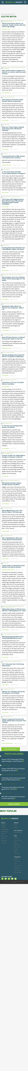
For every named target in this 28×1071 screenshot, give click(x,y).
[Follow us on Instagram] (9, 879)
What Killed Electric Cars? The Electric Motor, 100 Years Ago (12, 511)
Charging (3, 825)
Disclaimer (16, 868)
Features (3, 843)
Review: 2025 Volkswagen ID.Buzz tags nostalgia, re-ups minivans (13, 760)
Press (15, 863)
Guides (16, 851)
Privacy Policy (17, 872)
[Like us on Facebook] (2, 879)
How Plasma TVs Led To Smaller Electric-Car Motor (13, 383)
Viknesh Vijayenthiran (7, 743)
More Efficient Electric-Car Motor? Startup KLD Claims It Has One (13, 338)
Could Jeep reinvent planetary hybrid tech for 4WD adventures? (13, 778)
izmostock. (14, 882)
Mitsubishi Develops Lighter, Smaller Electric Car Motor (11, 483)
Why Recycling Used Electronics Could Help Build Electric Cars (12, 637)
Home (2, 14)
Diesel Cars (4, 840)
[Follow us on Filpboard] (15, 879)
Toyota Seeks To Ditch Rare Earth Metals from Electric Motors (13, 566)
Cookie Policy (17, 870)
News (6, 14)
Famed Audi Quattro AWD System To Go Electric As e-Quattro (13, 156)
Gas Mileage (4, 831)
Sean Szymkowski (6, 92)
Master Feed (17, 840)
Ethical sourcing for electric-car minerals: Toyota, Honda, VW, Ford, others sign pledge (14, 25)
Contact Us (17, 861)
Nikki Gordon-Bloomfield (8, 569)
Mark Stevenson (6, 29)
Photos (16, 825)
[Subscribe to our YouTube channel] (12, 879)
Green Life (16, 853)
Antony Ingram (5, 330)
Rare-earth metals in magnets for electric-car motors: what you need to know (14, 72)
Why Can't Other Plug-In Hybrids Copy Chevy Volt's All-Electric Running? (13, 128)
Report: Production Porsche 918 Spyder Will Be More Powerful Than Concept (14, 720)
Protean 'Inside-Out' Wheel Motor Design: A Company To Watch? (13, 456)
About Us (16, 859)
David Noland (5, 270)
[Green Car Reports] (14, 2)
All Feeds (16, 838)
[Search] (25, 2)
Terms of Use (17, 866)
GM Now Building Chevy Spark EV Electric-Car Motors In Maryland (13, 355)
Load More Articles (10, 749)
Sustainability (4, 829)
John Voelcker (5, 120)
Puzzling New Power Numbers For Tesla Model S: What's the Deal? (13, 248)
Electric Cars (4, 836)
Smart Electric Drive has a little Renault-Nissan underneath (12, 100)
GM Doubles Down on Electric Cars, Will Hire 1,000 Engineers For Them (14, 609)
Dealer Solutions (18, 832)
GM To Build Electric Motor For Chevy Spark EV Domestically (12, 538)
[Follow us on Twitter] (6, 879)
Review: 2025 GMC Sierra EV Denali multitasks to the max (13, 769)
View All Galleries (14, 804)
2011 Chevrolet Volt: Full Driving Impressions (13, 664)
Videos (16, 827)
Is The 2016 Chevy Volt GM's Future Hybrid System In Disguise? (13, 172)
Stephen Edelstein (6, 165)
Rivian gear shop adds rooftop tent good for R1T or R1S (13, 788)
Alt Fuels (3, 838)
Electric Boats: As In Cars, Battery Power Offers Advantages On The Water (13, 278)
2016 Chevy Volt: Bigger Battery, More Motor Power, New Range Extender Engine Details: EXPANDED (13, 202)
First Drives (17, 844)
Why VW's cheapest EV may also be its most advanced (13, 797)
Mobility (3, 827)
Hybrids (3, 834)
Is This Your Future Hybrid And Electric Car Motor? (12, 426)
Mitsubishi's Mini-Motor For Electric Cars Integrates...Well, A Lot (13, 307)
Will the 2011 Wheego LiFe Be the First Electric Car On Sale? (13, 692)
